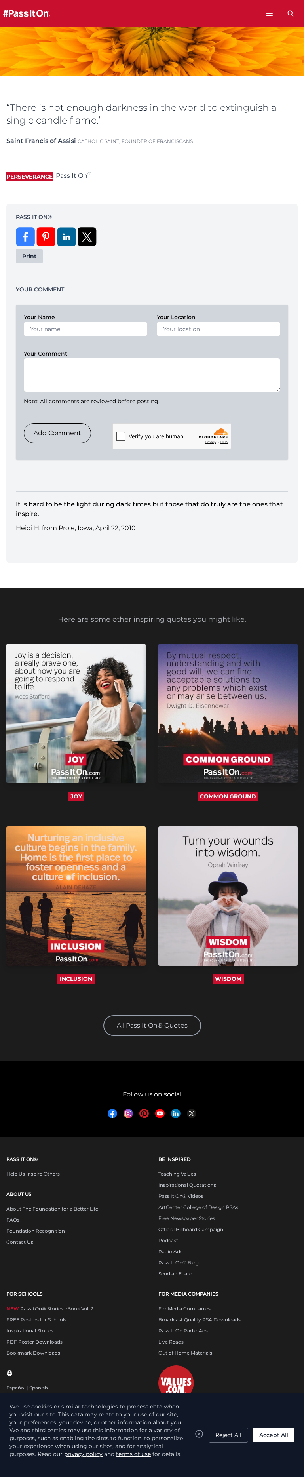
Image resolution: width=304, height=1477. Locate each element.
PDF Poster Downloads (34, 1342)
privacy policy (83, 1454)
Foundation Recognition (35, 1231)
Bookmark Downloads (33, 1353)
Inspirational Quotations (187, 1185)
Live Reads (171, 1342)
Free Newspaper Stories (186, 1218)
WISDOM (228, 978)
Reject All (228, 1435)
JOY (76, 796)
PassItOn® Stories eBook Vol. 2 (49, 1308)
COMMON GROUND (228, 796)
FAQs (12, 1220)
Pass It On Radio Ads (183, 1331)
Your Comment (45, 353)
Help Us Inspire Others (33, 1174)
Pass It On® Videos (180, 1196)
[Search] (290, 13)
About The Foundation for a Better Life (52, 1209)
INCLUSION (76, 978)
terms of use (133, 1454)
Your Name (39, 317)
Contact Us (19, 1242)
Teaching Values (177, 1174)
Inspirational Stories (29, 1331)
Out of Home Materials (185, 1353)
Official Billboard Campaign (190, 1229)
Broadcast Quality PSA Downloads (199, 1320)
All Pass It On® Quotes (152, 1025)
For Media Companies (184, 1308)
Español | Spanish (27, 1388)
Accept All (273, 1435)
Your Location (176, 317)
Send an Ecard (175, 1274)
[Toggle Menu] (269, 13)
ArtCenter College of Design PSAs (198, 1207)
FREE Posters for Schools (36, 1320)
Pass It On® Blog (178, 1263)
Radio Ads (170, 1251)
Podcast (168, 1240)
